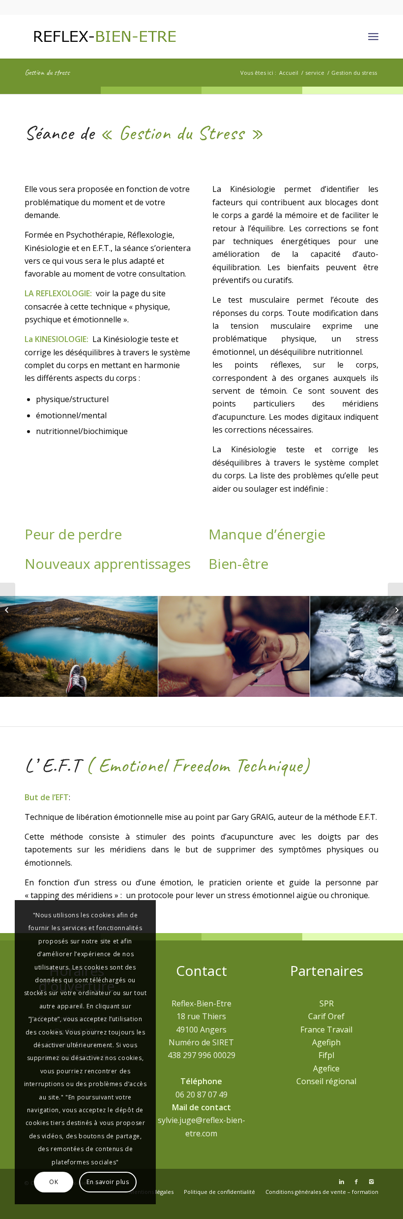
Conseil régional (326, 1081)
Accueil (288, 72)
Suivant (381, 646)
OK (53, 1182)
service (314, 72)
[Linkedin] (341, 1181)
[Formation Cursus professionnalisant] (395, 610)
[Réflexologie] (7, 610)
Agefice (326, 1068)
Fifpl (326, 1055)
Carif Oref (326, 1016)
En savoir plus (107, 1182)
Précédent (22, 646)
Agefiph (326, 1042)
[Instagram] (371, 1181)
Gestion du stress (47, 72)
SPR (326, 1003)
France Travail (326, 1029)
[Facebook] (356, 1181)
